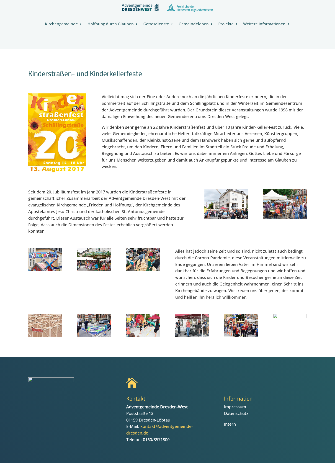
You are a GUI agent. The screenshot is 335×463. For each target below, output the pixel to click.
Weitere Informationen (264, 24)
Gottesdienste (156, 24)
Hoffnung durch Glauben (111, 24)
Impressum (235, 406)
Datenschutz (236, 413)
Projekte (226, 24)
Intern (230, 424)
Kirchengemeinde (61, 24)
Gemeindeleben (194, 24)
